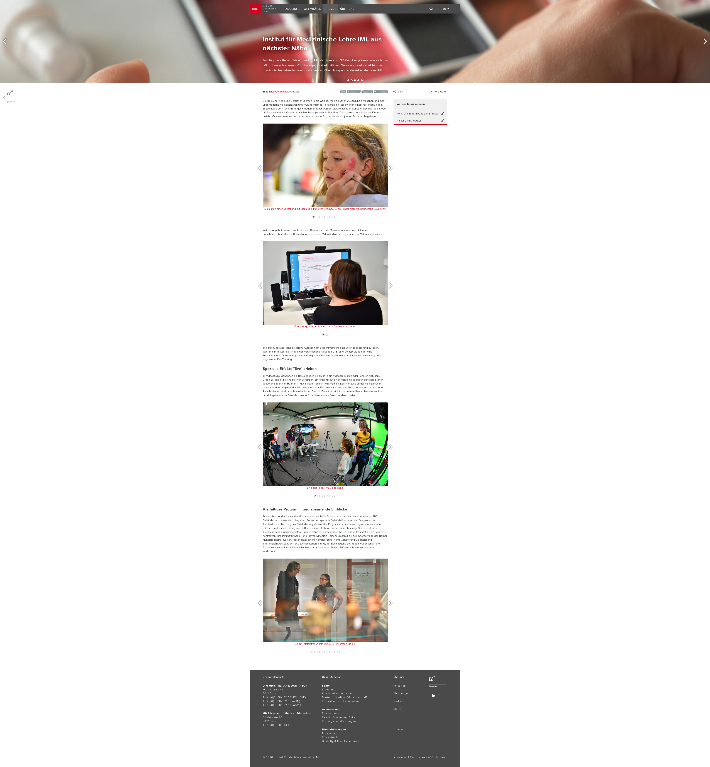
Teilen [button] (399, 91)
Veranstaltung (380, 92)
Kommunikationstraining (338, 693)
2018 (343, 92)
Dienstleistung (354, 92)
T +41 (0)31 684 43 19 (277, 725)
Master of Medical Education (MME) (345, 697)
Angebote (292, 9)
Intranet (441, 757)
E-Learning (329, 689)
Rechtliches (417, 757)
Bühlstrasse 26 (272, 717)
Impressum (400, 757)
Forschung (367, 92)
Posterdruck (330, 737)
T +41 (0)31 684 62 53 (277, 701)
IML (255, 9)
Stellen (398, 709)
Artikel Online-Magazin (409, 120)
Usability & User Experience (340, 741)
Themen (331, 9)
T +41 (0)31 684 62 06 (277, 705)
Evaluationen (330, 713)
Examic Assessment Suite (339, 717)
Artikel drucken (438, 91)
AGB (431, 757)
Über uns (347, 9)
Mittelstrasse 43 (273, 689)
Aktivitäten (312, 9)
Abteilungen (401, 693)
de (445, 9)
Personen (399, 685)
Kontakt (398, 729)
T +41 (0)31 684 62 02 (277, 697)
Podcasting (329, 733)
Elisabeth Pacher (278, 91)
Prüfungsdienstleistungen (339, 721)
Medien (398, 701)
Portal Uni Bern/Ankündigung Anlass (417, 113)
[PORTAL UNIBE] (13, 96)
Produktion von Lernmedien (340, 701)
